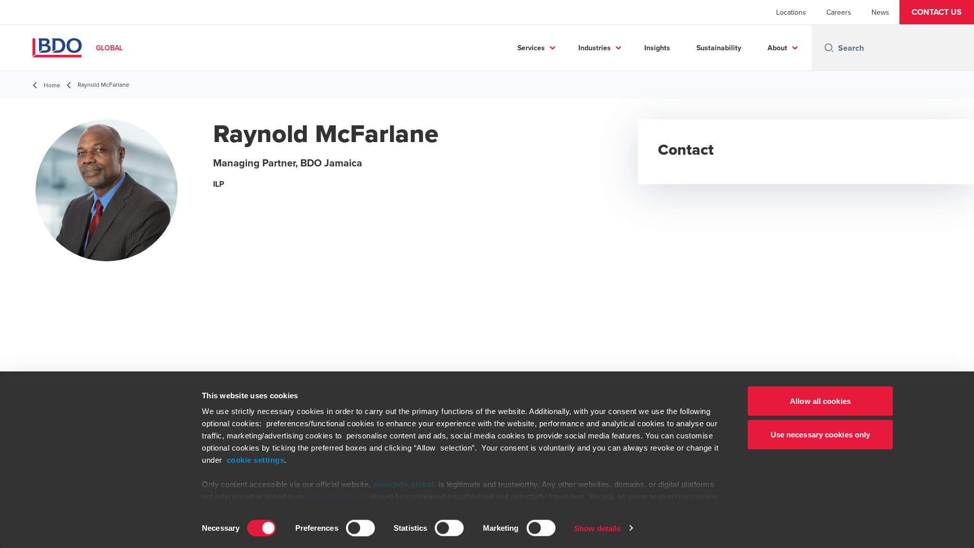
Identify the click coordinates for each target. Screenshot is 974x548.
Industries (594, 48)
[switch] (360, 528)
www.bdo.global (403, 484)
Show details (597, 528)
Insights (657, 48)
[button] (936, 12)
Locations (791, 12)
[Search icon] (829, 48)
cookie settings (256, 460)
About (777, 48)
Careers (838, 12)
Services (531, 48)
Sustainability (719, 48)
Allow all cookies (820, 401)
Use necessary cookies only (821, 434)
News (880, 12)
